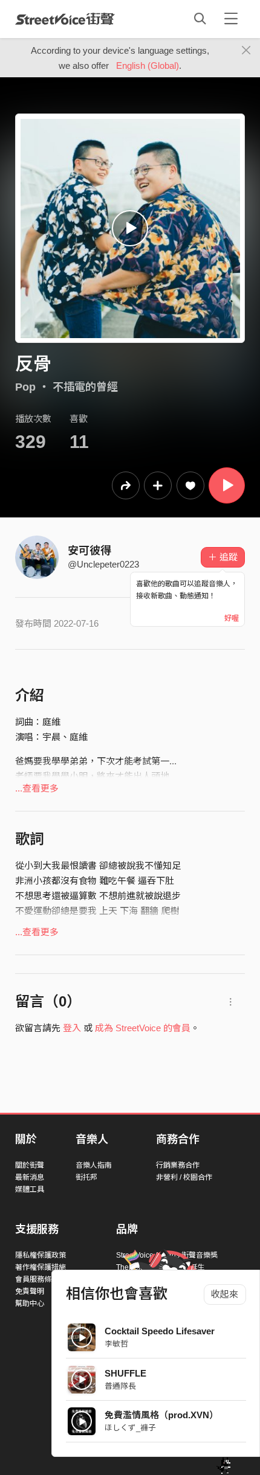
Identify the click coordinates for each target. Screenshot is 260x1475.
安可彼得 (89, 551)
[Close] (246, 50)
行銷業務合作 (178, 1165)
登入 (72, 1028)
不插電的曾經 (85, 387)
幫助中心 (29, 1303)
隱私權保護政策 (40, 1255)
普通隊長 (120, 1385)
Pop (25, 387)
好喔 (231, 618)
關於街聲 (29, 1165)
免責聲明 (29, 1291)
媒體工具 (29, 1189)
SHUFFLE (125, 1373)
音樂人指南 (94, 1165)
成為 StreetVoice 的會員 (142, 1028)
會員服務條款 (37, 1279)
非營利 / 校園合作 (184, 1177)
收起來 (224, 1294)
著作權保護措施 (40, 1267)
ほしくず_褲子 (130, 1427)
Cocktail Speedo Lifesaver (160, 1331)
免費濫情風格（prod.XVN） (161, 1415)
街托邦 (86, 1177)
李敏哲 (116, 1343)
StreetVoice (65, 19)
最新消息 (29, 1177)
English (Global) (147, 65)
